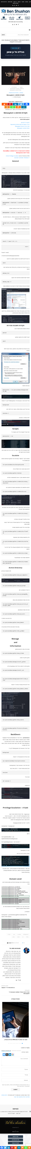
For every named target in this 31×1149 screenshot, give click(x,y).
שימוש (13, 936)
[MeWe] (23, 107)
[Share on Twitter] (10, 943)
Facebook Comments (16, 1050)
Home (21, 87)
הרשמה (19, 1)
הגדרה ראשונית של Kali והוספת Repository (19, 124)
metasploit (26, 934)
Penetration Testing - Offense (17, 88)
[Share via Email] (7, 943)
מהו (22, 936)
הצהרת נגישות (15, 3)
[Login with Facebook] (4, 1054)
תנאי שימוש (10, 1)
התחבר (23, 1)
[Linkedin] (12, 5)
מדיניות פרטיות (4, 1)
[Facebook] (18, 5)
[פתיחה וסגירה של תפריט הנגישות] (3, 11)
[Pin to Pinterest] (9, 943)
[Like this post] (13, 943)
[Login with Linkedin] (10, 1054)
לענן (30, 1)
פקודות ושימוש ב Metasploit (23, 128)
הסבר (14, 934)
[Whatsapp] (12, 107)
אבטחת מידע (14, 87)
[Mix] (18, 107)
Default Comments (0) (6, 1050)
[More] (7, 107)
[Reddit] (4, 104)
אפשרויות (19, 934)
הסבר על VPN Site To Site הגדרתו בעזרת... (15, 1039)
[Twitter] (16, 5)
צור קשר (15, 1)
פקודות (18, 936)
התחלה (27, 936)
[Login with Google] (13, 1054)
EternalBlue (6, 151)
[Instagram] (14, 5)
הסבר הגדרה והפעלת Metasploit (22, 126)
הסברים (9, 934)
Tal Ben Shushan (17, 97)
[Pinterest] (10, 104)
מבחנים (26, 1)
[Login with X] (7, 1054)
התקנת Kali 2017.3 (25, 122)
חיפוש (3, 34)
